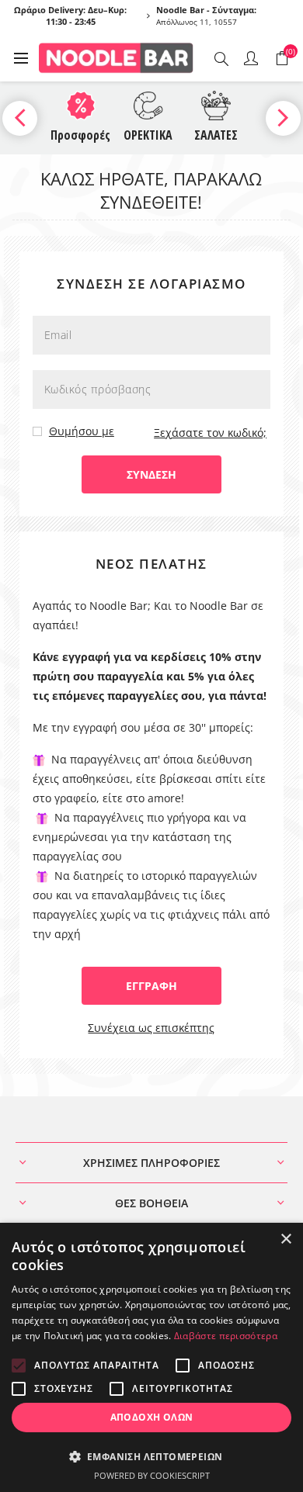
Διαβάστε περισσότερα (225, 1335)
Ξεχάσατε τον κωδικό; (210, 432)
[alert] (151, 1357)
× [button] (285, 1239)
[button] (151, 1456)
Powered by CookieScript (152, 1475)
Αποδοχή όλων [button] (151, 1417)
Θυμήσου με (81, 431)
